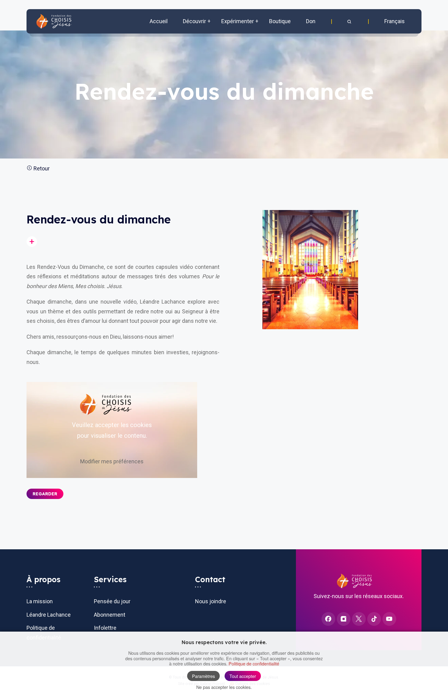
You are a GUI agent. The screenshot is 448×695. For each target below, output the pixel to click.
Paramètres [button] (203, 676)
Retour (41, 168)
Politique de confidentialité (254, 663)
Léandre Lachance (49, 614)
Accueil (159, 21)
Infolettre (105, 628)
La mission (40, 601)
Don (310, 21)
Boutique (280, 21)
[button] (349, 21)
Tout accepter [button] (242, 676)
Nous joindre (210, 601)
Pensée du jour (112, 601)
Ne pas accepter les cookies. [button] (224, 687)
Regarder (45, 494)
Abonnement (109, 614)
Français (394, 21)
